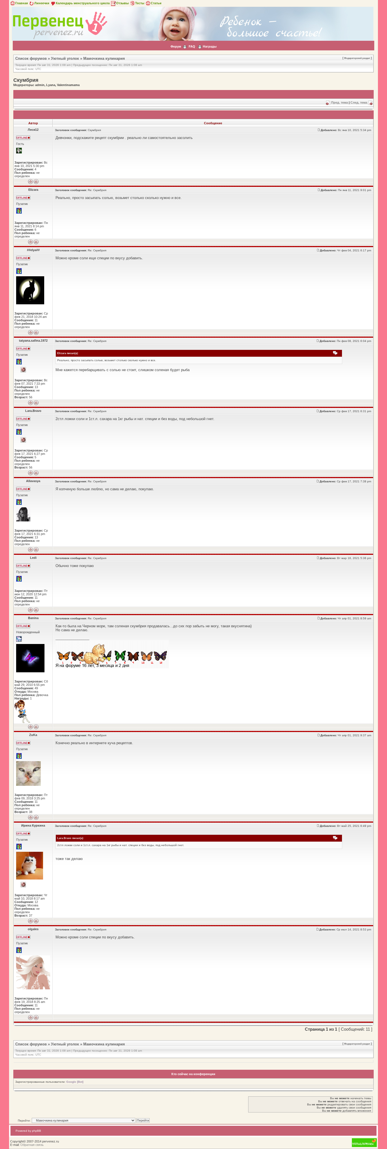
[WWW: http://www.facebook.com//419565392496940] (23, 440)
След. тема (358, 102)
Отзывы (122, 3)
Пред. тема (339, 102)
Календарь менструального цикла (83, 3)
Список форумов (31, 58)
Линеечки (41, 3)
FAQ (192, 46)
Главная (21, 3)
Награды (209, 46)
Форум (176, 46)
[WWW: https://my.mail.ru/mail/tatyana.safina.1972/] (23, 370)
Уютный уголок (65, 58)
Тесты (139, 3)
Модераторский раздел (357, 58)
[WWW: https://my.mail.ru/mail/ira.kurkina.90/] (23, 884)
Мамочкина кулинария (104, 58)
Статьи (156, 3)
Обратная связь (32, 1144)
